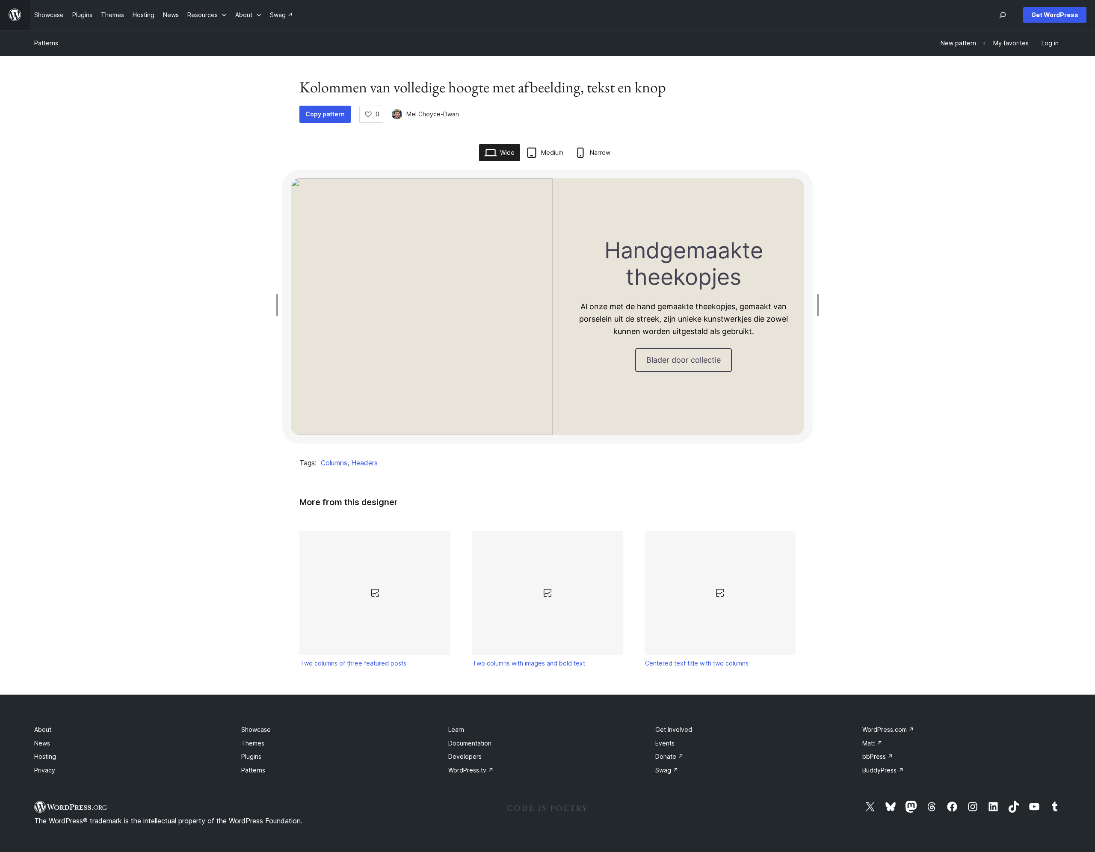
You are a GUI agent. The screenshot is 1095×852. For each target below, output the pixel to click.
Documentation (469, 743)
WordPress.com (888, 729)
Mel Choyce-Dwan (432, 114)
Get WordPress (1054, 14)
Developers (465, 756)
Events (665, 743)
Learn (456, 729)
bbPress (877, 756)
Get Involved (673, 729)
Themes (252, 743)
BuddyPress (883, 770)
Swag (666, 770)
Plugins (251, 756)
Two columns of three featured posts (353, 663)
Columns (334, 463)
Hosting (45, 756)
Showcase (256, 729)
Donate (669, 756)
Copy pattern (325, 114)
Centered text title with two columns (697, 663)
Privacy (44, 770)
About (42, 729)
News (42, 743)
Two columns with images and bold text (529, 663)
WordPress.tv (471, 770)
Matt (872, 743)
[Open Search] (1003, 15)
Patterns (46, 43)
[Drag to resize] (279, 305)
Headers (364, 463)
